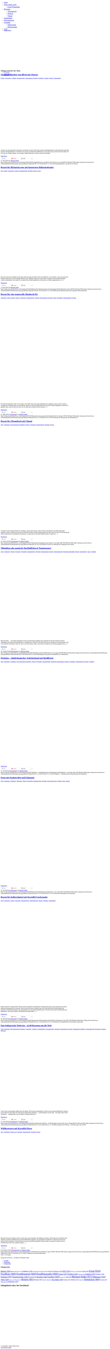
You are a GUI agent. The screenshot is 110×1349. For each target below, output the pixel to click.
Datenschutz (7, 1263)
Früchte (73, 1274)
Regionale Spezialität (69, 551)
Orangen (46, 78)
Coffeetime (43, 1271)
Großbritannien (41, 1029)
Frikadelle (24, 551)
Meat (68, 1277)
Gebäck (90, 1274)
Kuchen (42, 1277)
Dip (2, 171)
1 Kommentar (12, 414)
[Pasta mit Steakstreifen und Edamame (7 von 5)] (48, 884)
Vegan (81, 1279)
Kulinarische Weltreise (79, 1029)
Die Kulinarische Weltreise (17, 425)
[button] (5, 158)
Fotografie (8, 78)
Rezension (98, 1029)
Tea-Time (57, 1280)
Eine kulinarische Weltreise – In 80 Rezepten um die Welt (26, 1025)
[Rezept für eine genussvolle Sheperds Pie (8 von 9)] (35, 401)
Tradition (93, 551)
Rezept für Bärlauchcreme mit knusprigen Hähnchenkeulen (27, 167)
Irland (54, 298)
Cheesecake (36, 1271)
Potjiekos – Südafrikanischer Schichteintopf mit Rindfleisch (27, 658)
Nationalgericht (67, 298)
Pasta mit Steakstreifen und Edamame (17, 777)
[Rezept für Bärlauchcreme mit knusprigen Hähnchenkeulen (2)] (35, 274)
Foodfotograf (26, 1273)
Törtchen (66, 1279)
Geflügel (14, 78)
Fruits (62, 1274)
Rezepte (103, 1029)
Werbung (3, 1030)
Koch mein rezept (52, 781)
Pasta (63, 781)
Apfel (8, 298)
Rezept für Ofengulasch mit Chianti (16, 421)
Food (95, 1271)
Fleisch (3, 78)
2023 (2, 1132)
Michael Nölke (15, 160)
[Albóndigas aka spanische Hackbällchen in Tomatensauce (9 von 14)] (29, 638)
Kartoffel (40, 78)
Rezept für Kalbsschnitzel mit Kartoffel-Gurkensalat (24, 897)
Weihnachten (4, 1281)
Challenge (13, 661)
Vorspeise (103, 1279)
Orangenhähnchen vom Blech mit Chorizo (19, 74)
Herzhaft (30, 171)
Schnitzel (45, 900)
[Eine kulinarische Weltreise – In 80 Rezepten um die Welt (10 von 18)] (26, 1108)
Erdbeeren (74, 1271)
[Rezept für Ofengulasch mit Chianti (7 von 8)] (44, 528)
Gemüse (16, 171)
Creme (50, 1271)
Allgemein (3, 298)
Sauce (39, 171)
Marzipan (63, 1277)
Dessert (58, 1271)
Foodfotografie (47, 1273)
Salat (44, 1279)
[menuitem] (56, 2)
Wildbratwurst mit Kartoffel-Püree (16, 1128)
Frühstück (81, 1274)
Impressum (7, 1262)
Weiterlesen (4, 156)
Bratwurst (13, 1132)
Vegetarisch (92, 1279)
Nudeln (60, 781)
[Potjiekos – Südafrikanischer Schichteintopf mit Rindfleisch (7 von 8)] (48, 764)
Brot (19, 1271)
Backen (6, 1271)
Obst (5, 1280)
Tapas (88, 551)
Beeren (14, 1271)
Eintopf (13, 298)
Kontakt (6, 1260)
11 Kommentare (12, 771)
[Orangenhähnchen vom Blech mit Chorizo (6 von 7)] (24, 147)
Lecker (54, 1277)
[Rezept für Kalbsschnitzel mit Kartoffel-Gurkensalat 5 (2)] (48, 1004)
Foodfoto (8, 1273)
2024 (2, 551)
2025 (2, 425)
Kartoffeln (60, 298)
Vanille (74, 1279)
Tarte (49, 1279)
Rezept (51, 78)
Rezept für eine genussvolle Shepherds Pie (19, 294)
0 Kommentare (14, 651)
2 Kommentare (14, 541)
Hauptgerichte (21, 78)
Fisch (79, 1271)
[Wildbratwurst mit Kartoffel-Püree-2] (35, 1235)
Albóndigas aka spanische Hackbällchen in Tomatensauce (26, 548)
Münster (99, 1277)
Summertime (57, 78)
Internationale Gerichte (31, 78)
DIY (66, 1271)
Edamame (19, 781)
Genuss (6, 1277)
